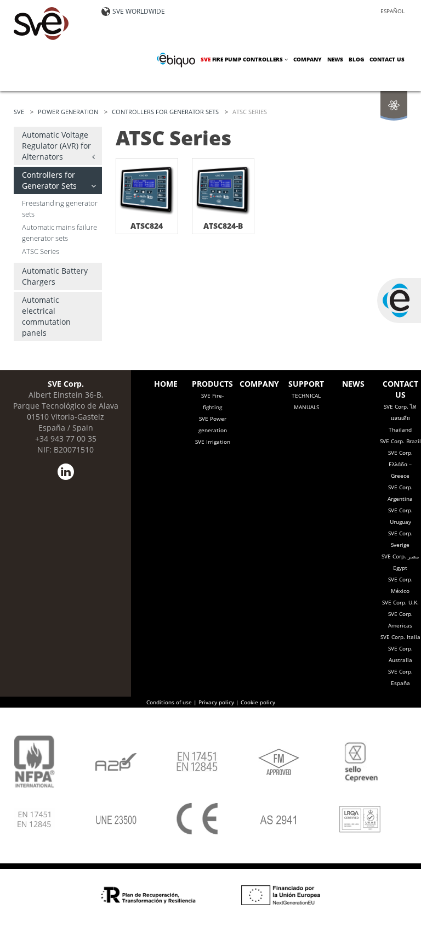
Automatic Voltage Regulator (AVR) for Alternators (56, 145)
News (335, 59)
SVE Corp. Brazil (400, 441)
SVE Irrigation (212, 441)
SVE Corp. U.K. (400, 602)
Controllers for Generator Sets (49, 180)
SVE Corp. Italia (400, 637)
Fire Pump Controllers (243, 59)
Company (307, 59)
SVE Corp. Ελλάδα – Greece (400, 464)
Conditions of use (169, 702)
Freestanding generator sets (60, 209)
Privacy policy (216, 702)
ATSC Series (40, 251)
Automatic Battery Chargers (55, 276)
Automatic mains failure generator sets (59, 233)
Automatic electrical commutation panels (46, 316)
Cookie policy (258, 702)
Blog (356, 59)
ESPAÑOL (392, 11)
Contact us (387, 59)
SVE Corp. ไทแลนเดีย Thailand (400, 418)
